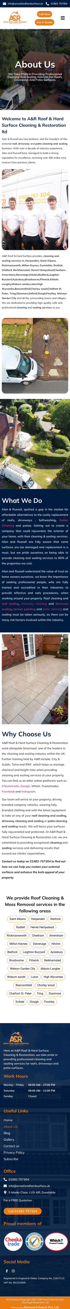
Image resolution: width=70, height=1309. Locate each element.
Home (8, 1120)
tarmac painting (25, 609)
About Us (10, 1126)
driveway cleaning (34, 603)
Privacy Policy (14, 1152)
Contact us (11, 1146)
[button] (63, 18)
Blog (7, 1133)
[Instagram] (13, 1271)
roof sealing (10, 603)
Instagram (28, 791)
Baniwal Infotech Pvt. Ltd (41, 1307)
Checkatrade (10, 786)
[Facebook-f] (7, 1271)
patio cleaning (52, 609)
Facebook (8, 791)
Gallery (9, 1139)
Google (25, 786)
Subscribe (11, 1159)
